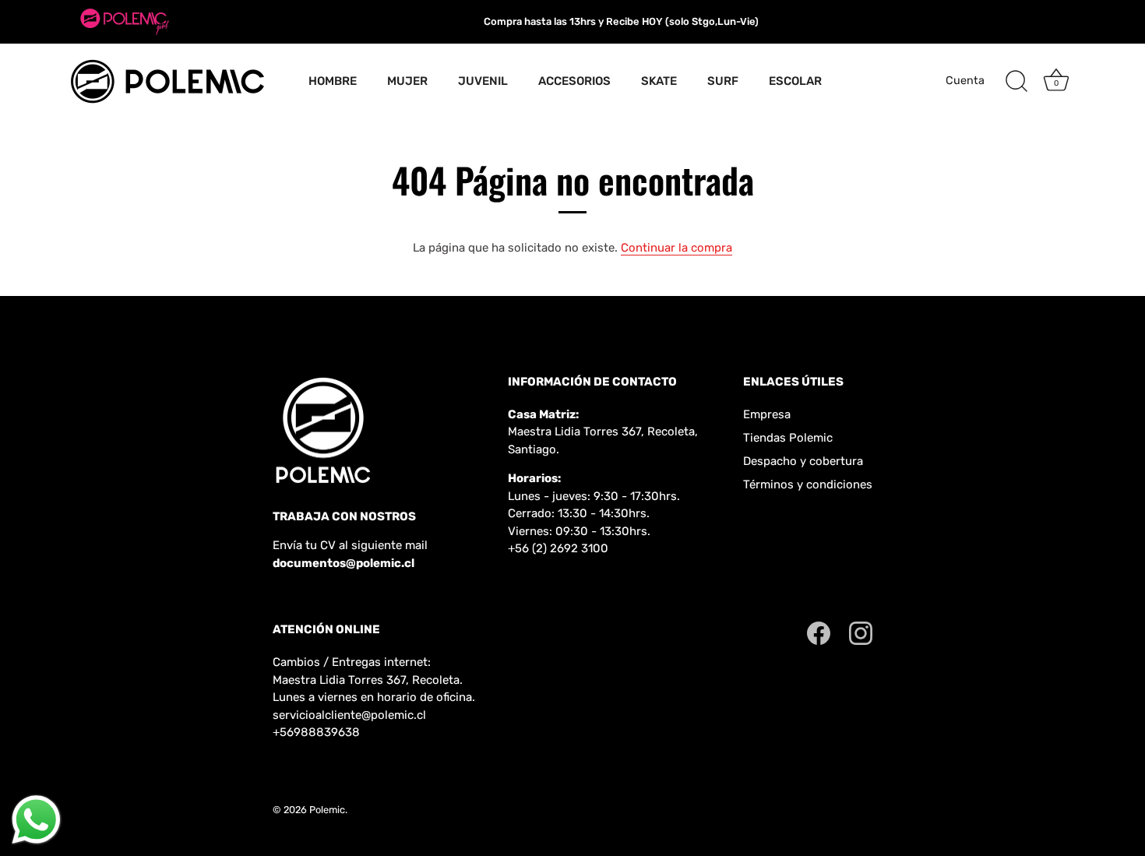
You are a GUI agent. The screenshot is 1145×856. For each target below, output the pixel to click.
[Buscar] (1016, 82)
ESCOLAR (795, 81)
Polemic (327, 809)
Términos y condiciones (807, 484)
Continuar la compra (676, 248)
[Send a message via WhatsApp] (36, 819)
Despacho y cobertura (803, 461)
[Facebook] (818, 632)
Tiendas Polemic (788, 438)
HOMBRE (332, 81)
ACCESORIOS (574, 81)
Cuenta (965, 80)
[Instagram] (860, 632)
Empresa (767, 414)
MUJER (407, 81)
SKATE (659, 81)
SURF (722, 81)
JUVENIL (483, 81)
